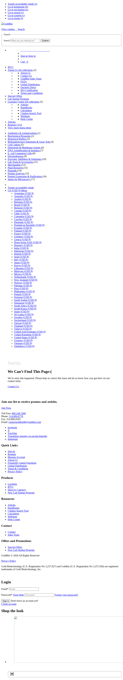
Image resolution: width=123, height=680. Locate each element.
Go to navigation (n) (18, 9)
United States (25, 337)
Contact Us (26, 75)
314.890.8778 (16, 416)
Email (4, 589)
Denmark (23, 222)
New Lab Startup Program (21, 492)
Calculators (26, 110)
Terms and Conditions (31, 93)
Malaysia (23, 271)
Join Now (6, 408)
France (22, 233)
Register (12, 454)
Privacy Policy (15, 471)
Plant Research (15, 167)
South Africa (25, 305)
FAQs (23, 81)
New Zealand (25, 280)
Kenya (22, 265)
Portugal (23, 297)
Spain (21, 311)
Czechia (23, 219)
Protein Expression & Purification (25, 176)
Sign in (6, 601)
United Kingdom (27, 334)
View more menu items (19, 127)
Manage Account (16, 457)
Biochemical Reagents (19, 136)
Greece (22, 239)
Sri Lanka (23, 314)
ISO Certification (29, 90)
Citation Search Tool (30, 113)
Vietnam (23, 343)
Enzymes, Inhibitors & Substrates (25, 159)
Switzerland (25, 320)
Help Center (26, 119)
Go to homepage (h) (18, 6)
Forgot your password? (66, 595)
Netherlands (25, 277)
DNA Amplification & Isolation (24, 150)
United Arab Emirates (29, 331)
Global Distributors (30, 84)
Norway (23, 282)
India (21, 248)
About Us (13, 70)
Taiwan (22, 323)
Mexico (22, 274)
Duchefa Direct (28, 87)
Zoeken (45, 40)
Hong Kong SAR (27, 242)
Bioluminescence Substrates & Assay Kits (29, 141)
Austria (22, 199)
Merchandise (14, 165)
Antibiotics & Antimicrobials (22, 133)
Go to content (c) (16, 15)
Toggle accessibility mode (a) (22, 4)
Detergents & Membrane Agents (24, 147)
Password (12, 595)
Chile (21, 213)
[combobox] (25, 40)
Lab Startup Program (18, 99)
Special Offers (15, 96)
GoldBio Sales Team (30, 78)
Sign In (11, 451)
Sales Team (13, 534)
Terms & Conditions (18, 468)
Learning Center (16, 101)
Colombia (23, 216)
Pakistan (23, 285)
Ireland (22, 254)
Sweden (23, 317)
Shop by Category (17, 489)
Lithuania (23, 268)
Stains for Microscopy (19, 179)
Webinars (25, 116)
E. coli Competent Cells (20, 153)
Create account (8, 604)
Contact (12, 532)
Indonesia (23, 251)
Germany (23, 236)
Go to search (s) (16, 12)
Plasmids (12, 170)
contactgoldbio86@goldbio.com (24, 422)
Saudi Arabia (25, 300)
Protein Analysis (16, 173)
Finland (22, 230)
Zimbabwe (24, 346)
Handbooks (26, 107)
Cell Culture (14, 144)
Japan (21, 262)
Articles (24, 104)
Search (7, 40)
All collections (25, 70)
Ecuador (23, 228)
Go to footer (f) (15, 18)
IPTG (10, 67)
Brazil (22, 205)
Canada (22, 210)
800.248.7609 (19, 413)
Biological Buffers (17, 139)
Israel (21, 256)
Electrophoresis (16, 156)
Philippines (24, 291)
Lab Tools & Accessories (21, 162)
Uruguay (23, 340)
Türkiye (23, 329)
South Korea (25, 308)
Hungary (23, 245)
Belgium (23, 202)
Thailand (23, 326)
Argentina (24, 193)
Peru (21, 288)
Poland (22, 294)
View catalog (8, 29)
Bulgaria (23, 207)
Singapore (24, 303)
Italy (21, 259)
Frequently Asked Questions (22, 463)
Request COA (15, 124)
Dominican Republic (29, 225)
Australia (23, 196)
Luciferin (12, 484)
